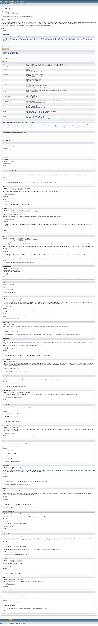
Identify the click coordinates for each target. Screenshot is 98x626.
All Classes (24, 3)
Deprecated (17, 1)
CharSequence (5, 74)
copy (27, 69)
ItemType (4, 91)
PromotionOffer (20, 298)
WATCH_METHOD (5, 40)
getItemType (28, 91)
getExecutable (44, 125)
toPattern (28, 116)
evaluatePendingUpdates (86, 124)
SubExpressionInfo (11, 99)
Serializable (5, 16)
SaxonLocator (22, 16)
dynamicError (77, 124)
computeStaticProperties (61, 124)
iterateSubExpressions (31, 101)
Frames (13, 3)
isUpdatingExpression (69, 126)
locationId (67, 38)
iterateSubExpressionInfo (31, 99)
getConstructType (26, 125)
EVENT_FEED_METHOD (26, 38)
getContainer (28, 84)
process (27, 106)
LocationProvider (16, 16)
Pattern (11, 52)
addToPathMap (5, 124)
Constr (10, 623)
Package (6, 1)
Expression (8, 20)
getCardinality (29, 81)
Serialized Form (5, 30)
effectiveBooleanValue (31, 71)
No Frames (18, 3)
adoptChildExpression (14, 124)
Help (23, 1)
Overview (2, 1)
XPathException (21, 189)
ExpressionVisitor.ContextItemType (51, 118)
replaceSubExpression (30, 111)
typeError (5, 128)
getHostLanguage (71, 125)
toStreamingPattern (84, 127)
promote (5, 306)
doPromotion (70, 124)
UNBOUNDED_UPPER (56, 39)
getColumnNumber (10, 125)
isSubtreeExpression (59, 126)
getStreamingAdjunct (15, 126)
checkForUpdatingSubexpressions (26, 124)
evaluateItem (28, 76)
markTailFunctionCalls (7, 127)
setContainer (29, 127)
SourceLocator (10, 16)
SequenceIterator (6, 96)
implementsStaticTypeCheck (48, 126)
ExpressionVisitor (34, 113)
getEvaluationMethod (35, 125)
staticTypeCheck (65, 127)
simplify (28, 113)
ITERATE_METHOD (61, 38)
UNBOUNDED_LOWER (48, 39)
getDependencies (29, 86)
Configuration (34, 116)
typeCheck (28, 118)
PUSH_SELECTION (32, 39)
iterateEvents (88, 126)
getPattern (28, 94)
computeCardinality (30, 66)
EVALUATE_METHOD (17, 38)
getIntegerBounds (79, 125)
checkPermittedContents (31, 64)
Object (25, 132)
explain (27, 79)
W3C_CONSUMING (64, 39)
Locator (31, 16)
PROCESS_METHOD (24, 39)
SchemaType (39, 64)
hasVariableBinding (37, 126)
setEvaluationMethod (37, 127)
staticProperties (40, 39)
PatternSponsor (6, 52)
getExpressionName (63, 125)
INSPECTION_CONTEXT (44, 38)
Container (5, 84)
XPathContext (39, 71)
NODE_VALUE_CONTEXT (16, 39)
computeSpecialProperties (49, 124)
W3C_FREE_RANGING (71, 39)
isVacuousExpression (79, 126)
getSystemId (23, 126)
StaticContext (50, 64)
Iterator (4, 99)
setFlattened (51, 127)
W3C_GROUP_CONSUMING (80, 39)
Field (7, 623)
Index (21, 1)
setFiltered (45, 127)
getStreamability (6, 126)
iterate (27, 96)
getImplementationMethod (31, 89)
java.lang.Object (4, 11)
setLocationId (58, 127)
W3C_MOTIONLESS (89, 39)
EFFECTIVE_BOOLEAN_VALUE (8, 38)
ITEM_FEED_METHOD (53, 38)
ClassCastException (8, 554)
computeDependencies (38, 124)
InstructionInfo (27, 16)
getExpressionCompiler (53, 125)
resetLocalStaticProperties (19, 127)
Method (13, 623)
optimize (6, 219)
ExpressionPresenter (34, 79)
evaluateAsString (29, 74)
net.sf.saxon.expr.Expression (8, 12)
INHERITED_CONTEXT (35, 38)
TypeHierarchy (34, 91)
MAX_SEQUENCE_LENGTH (75, 38)
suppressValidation (74, 127)
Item (3, 76)
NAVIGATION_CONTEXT (7, 39)
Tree (13, 1)
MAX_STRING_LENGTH (85, 38)
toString (91, 127)
